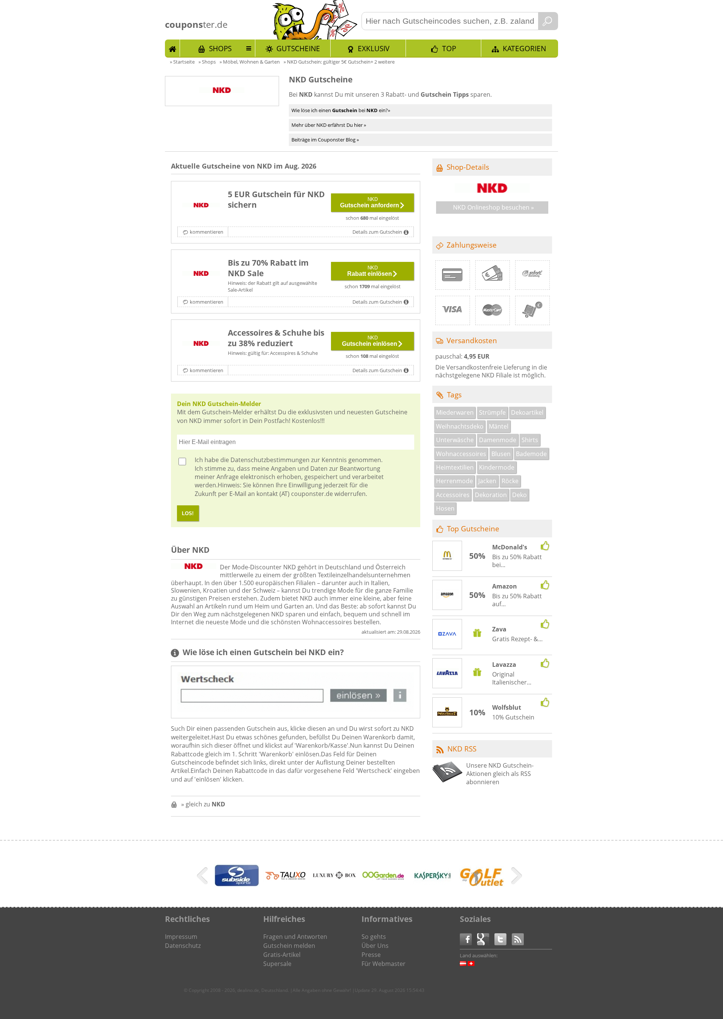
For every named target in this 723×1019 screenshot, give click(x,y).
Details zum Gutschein (377, 231)
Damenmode (497, 440)
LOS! (188, 513)
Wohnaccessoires (461, 454)
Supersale (277, 964)
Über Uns (375, 945)
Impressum (181, 936)
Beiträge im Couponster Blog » (325, 139)
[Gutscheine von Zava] (447, 634)
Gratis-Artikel (281, 955)
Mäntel (498, 426)
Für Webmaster (384, 964)
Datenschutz (183, 945)
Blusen (501, 454)
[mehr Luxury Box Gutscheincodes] (334, 878)
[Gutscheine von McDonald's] (447, 556)
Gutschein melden (289, 945)
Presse (371, 955)
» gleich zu (203, 804)
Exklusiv (373, 48)
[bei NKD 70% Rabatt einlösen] (201, 274)
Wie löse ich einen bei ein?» (340, 110)
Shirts (530, 440)
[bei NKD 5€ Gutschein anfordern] (201, 205)
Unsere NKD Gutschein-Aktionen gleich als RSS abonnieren (500, 773)
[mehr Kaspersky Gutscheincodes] (432, 888)
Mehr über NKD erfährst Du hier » (328, 125)
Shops (220, 48)
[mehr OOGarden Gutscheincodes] (383, 879)
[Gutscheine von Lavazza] (447, 674)
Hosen (445, 508)
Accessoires (453, 495)
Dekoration (491, 495)
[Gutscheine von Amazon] (447, 595)
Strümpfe (492, 412)
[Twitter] (503, 938)
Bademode (531, 454)
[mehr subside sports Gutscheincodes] (236, 885)
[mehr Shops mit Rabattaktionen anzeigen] (203, 877)
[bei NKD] (201, 344)
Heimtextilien (455, 467)
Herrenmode (454, 481)
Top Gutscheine (473, 528)
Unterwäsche (455, 440)
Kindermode (496, 467)
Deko (519, 495)
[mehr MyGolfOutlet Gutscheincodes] (481, 885)
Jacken (487, 481)
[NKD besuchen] (492, 190)
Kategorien (524, 48)
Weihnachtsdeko (460, 426)
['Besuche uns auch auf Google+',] (485, 938)
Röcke (510, 481)
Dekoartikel (527, 412)
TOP (449, 48)
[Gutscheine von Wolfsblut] (447, 713)
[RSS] (518, 938)
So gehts (374, 936)
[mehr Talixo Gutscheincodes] (285, 879)
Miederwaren (455, 412)
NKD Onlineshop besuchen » (493, 207)
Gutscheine (298, 48)
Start (172, 48)
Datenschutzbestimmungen (270, 460)
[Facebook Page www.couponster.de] (468, 938)
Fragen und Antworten (295, 936)
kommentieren (206, 231)
